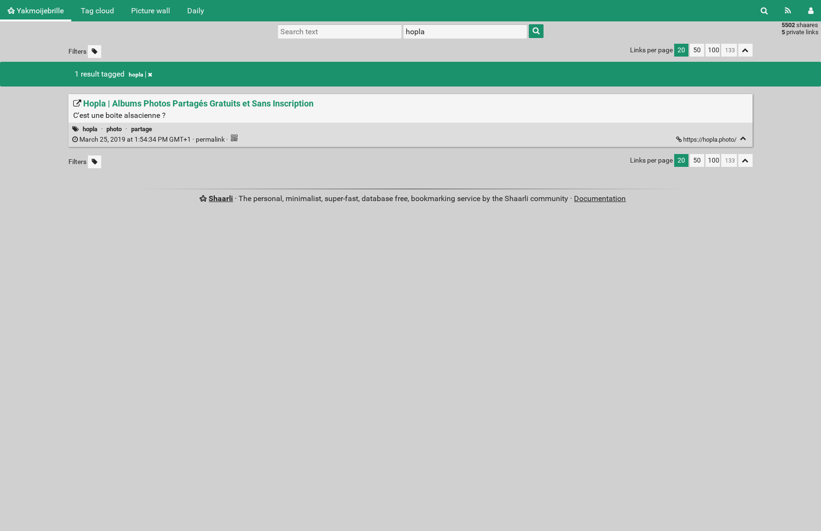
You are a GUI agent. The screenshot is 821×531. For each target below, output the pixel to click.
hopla (136, 74)
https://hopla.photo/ (710, 139)
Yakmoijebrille (39, 10)
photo (114, 129)
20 (681, 50)
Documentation (600, 198)
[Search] (764, 10)
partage (141, 129)
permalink (152, 139)
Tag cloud (97, 10)
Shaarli (221, 198)
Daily (195, 10)
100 (713, 50)
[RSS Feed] (788, 10)
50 (697, 50)
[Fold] (743, 138)
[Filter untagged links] (94, 51)
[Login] (811, 10)
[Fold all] (745, 50)
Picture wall (150, 10)
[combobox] (465, 31)
